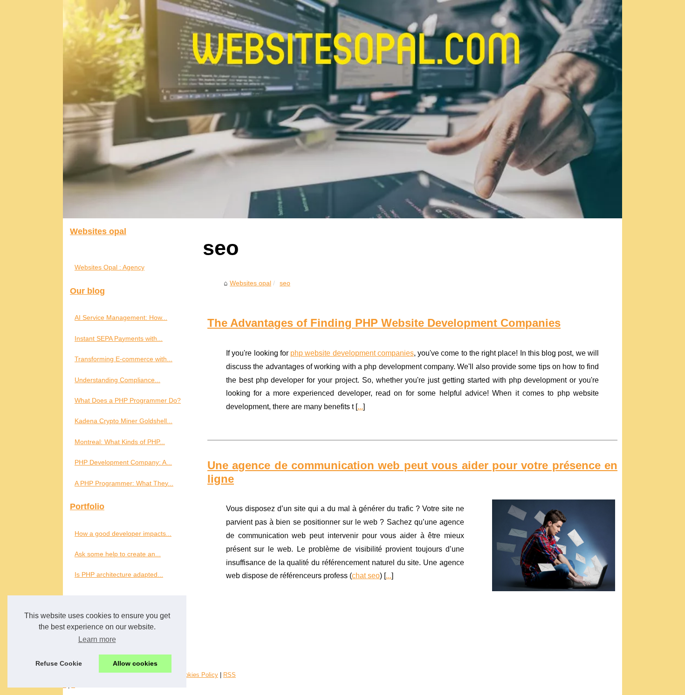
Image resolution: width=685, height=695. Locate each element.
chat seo (366, 576)
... (360, 407)
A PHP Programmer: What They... (124, 483)
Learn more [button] (97, 639)
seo (285, 283)
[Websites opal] (342, 109)
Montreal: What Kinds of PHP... (120, 441)
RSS (229, 674)
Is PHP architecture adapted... (119, 574)
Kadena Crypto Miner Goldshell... (123, 421)
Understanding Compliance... (117, 380)
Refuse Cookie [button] (58, 663)
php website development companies (352, 353)
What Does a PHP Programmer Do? (128, 400)
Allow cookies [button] (135, 663)
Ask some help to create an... (118, 554)
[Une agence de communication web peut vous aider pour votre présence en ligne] (553, 544)
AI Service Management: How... (121, 317)
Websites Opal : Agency (109, 267)
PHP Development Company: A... (123, 462)
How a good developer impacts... (123, 533)
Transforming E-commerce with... (123, 359)
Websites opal (250, 283)
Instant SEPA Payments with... (119, 338)
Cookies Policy (198, 674)
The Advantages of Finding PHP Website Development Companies (384, 323)
